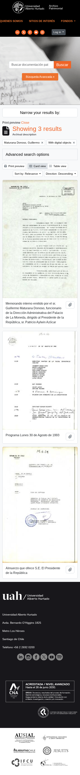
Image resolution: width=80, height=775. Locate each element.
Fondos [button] (67, 21)
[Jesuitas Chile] (24, 750)
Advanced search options (27, 154)
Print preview (16, 166)
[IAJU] (54, 737)
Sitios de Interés (42, 21)
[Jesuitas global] (55, 750)
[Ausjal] (24, 737)
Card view (39, 166)
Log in (57, 32)
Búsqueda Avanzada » (40, 76)
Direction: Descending (60, 173)
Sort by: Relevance (27, 173)
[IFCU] (22, 762)
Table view (59, 166)
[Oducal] (55, 762)
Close (25, 122)
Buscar (62, 65)
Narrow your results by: (40, 112)
